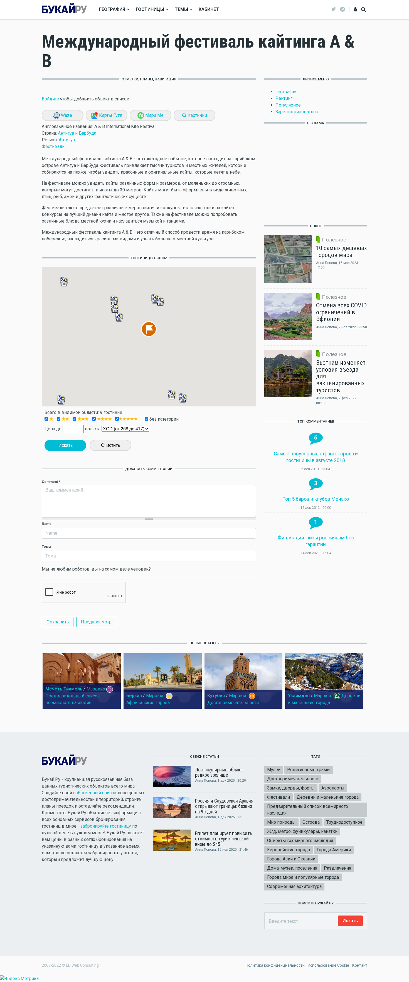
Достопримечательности (233, 702)
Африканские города (148, 702)
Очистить (110, 445)
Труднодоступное (344, 822)
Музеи (273, 769)
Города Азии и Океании (291, 859)
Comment (51, 482)
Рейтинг (283, 98)
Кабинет (209, 9)
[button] (64, 282)
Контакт (359, 965)
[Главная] (64, 9)
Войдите (50, 99)
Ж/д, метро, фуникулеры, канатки (302, 831)
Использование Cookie (328, 965)
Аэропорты (332, 788)
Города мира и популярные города (303, 877)
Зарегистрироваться (296, 111)
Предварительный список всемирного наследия (307, 810)
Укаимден (299, 695)
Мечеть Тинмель (63, 689)
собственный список (95, 792)
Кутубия (216, 695)
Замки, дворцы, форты (291, 788)
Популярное (288, 105)
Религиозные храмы (309, 769)
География (112, 9)
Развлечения (337, 868)
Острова (311, 822)
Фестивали (53, 146)
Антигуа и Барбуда (77, 133)
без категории (163, 419)
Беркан (134, 695)
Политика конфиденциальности (275, 965)
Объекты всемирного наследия (300, 840)
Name (46, 524)
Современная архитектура (294, 886)
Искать (65, 445)
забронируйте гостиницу (105, 826)
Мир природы (281, 822)
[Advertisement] (315, 171)
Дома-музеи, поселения (292, 868)
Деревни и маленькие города (328, 797)
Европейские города (288, 849)
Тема (46, 546)
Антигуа (67, 139)
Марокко (96, 689)
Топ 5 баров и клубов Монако (316, 499)
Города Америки (334, 849)
